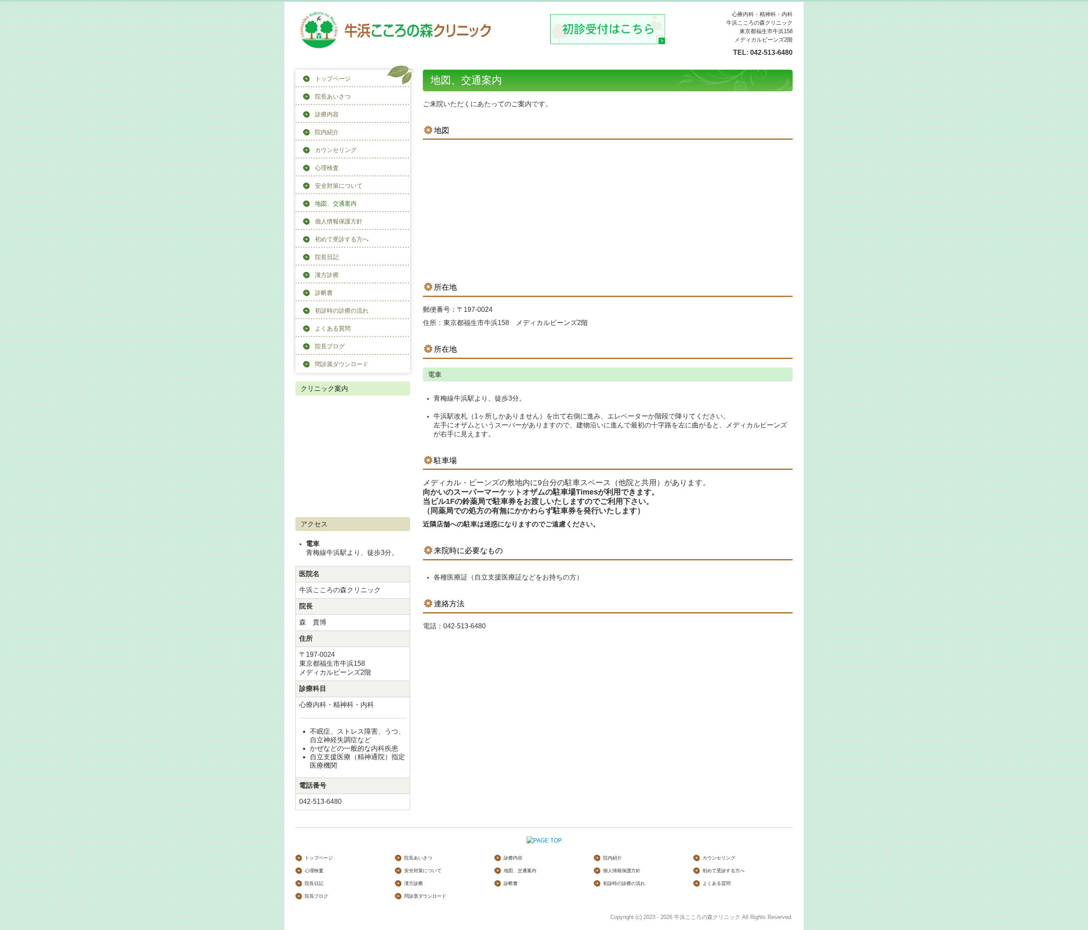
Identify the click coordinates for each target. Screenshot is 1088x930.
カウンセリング (336, 150)
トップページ (333, 78)
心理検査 (327, 167)
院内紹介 (327, 132)
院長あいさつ (333, 96)
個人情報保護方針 (339, 221)
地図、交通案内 (336, 203)
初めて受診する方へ (341, 239)
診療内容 (327, 114)
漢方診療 (327, 274)
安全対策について (339, 185)
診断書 (324, 292)
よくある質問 (333, 328)
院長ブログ (330, 346)
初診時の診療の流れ (341, 310)
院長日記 (327, 257)
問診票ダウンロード (341, 364)
